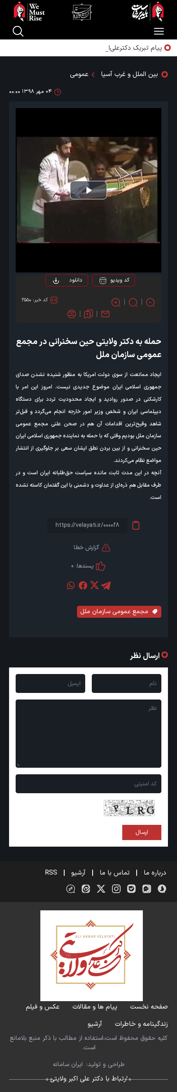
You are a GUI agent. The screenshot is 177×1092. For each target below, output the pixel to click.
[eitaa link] (86, 888)
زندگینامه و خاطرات (141, 1024)
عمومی (79, 74)
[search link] (18, 31)
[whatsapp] (71, 585)
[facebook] (83, 585)
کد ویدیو (119, 280)
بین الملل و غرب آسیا (129, 74)
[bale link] (131, 888)
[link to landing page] (88, 11)
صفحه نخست (149, 1007)
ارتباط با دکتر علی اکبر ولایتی (89, 1079)
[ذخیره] (88, 314)
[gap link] (70, 888)
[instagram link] (116, 888)
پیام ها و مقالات (94, 1007)
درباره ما (155, 873)
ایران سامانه (68, 1064)
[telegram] (106, 585)
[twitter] (94, 585)
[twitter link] (101, 888)
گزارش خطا (86, 547)
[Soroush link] (162, 888)
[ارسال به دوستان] (105, 314)
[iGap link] (146, 888)
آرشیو (78, 873)
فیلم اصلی (58, 303)
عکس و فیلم (43, 1007)
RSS (51, 873)
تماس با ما (115, 873)
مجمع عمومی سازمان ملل (114, 611)
